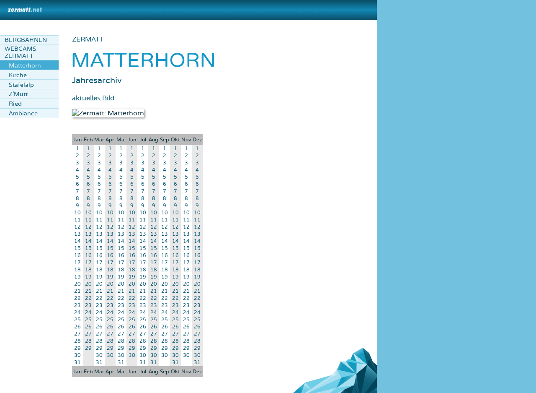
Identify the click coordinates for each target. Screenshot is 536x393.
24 (77, 313)
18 (77, 270)
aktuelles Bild (93, 98)
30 (77, 355)
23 (77, 305)
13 (77, 234)
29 (77, 348)
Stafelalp (21, 84)
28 (77, 341)
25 (77, 320)
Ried (15, 103)
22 (77, 298)
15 (77, 248)
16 (77, 255)
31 (77, 362)
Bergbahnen (26, 40)
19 (77, 277)
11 (77, 220)
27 (77, 334)
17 (77, 263)
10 (77, 213)
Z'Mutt (18, 94)
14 (77, 241)
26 (77, 327)
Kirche (18, 75)
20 (77, 284)
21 (77, 291)
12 (77, 227)
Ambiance (23, 113)
